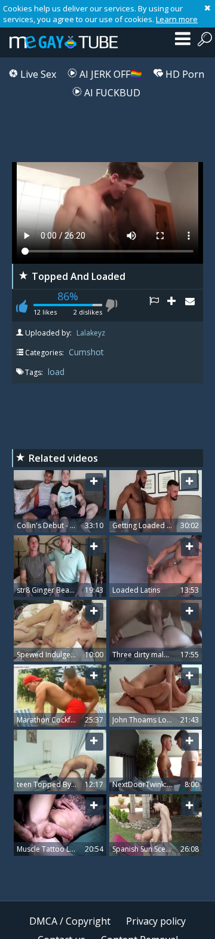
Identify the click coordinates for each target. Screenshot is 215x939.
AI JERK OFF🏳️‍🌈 (109, 74)
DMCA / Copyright (69, 921)
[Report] (158, 305)
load (56, 371)
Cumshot (86, 352)
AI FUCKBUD (111, 92)
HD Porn (183, 74)
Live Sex (37, 74)
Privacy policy (156, 921)
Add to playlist (176, 305)
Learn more (177, 19)
